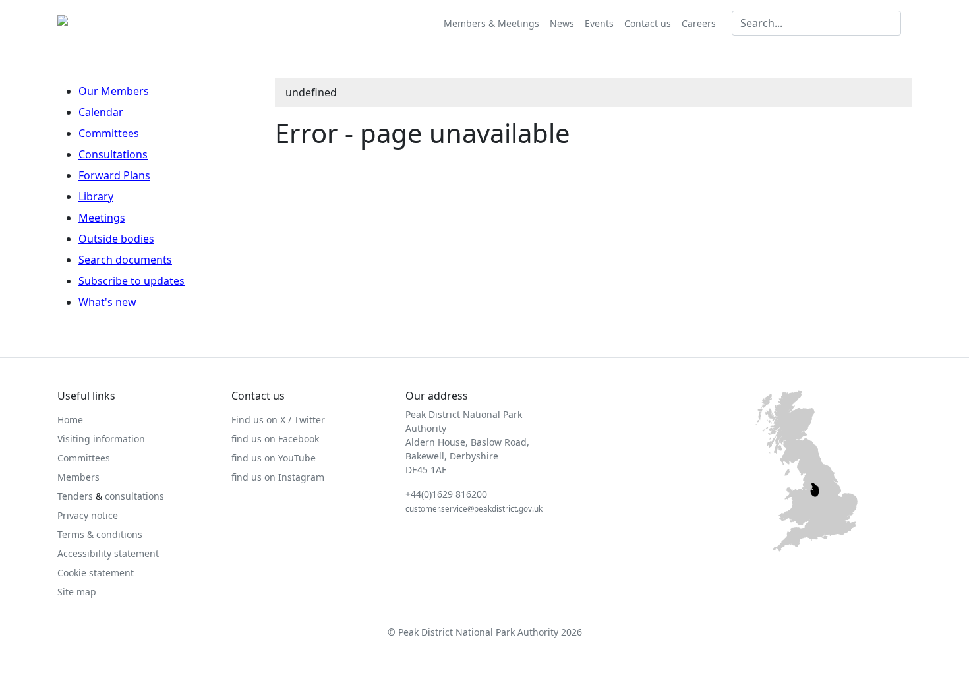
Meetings (101, 217)
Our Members (113, 91)
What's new (107, 302)
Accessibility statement (108, 553)
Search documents (125, 259)
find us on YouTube (273, 458)
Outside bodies (116, 238)
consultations (134, 496)
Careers (699, 23)
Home (70, 419)
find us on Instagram (277, 477)
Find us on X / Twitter (278, 419)
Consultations (113, 154)
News (562, 23)
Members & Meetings (491, 23)
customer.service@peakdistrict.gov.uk (474, 509)
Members (78, 477)
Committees (108, 133)
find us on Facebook (275, 438)
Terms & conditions (99, 534)
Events (599, 23)
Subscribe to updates (131, 281)
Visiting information (101, 438)
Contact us (647, 23)
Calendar (100, 112)
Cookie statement (95, 572)
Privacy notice (87, 515)
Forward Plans (114, 175)
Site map (76, 591)
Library (95, 196)
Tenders (75, 496)
